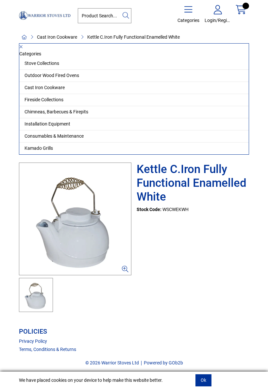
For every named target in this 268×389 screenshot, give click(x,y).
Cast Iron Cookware (57, 37)
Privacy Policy (33, 341)
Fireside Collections (44, 99)
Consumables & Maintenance (54, 136)
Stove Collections (42, 63)
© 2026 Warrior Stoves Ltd (112, 362)
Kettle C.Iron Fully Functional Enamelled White (133, 37)
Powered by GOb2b (163, 362)
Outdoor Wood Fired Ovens (52, 75)
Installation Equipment (47, 123)
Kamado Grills (39, 148)
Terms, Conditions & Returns (47, 349)
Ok (203, 380)
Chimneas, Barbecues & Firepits (56, 111)
